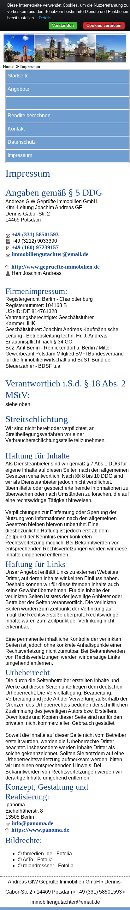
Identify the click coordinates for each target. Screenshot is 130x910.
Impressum (30, 66)
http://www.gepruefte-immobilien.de (55, 267)
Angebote (18, 89)
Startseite (18, 75)
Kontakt (16, 128)
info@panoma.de (32, 823)
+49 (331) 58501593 (35, 234)
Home (8, 66)
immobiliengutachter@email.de (50, 254)
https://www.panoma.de (40, 830)
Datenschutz (22, 142)
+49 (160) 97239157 (35, 247)
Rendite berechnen (29, 115)
